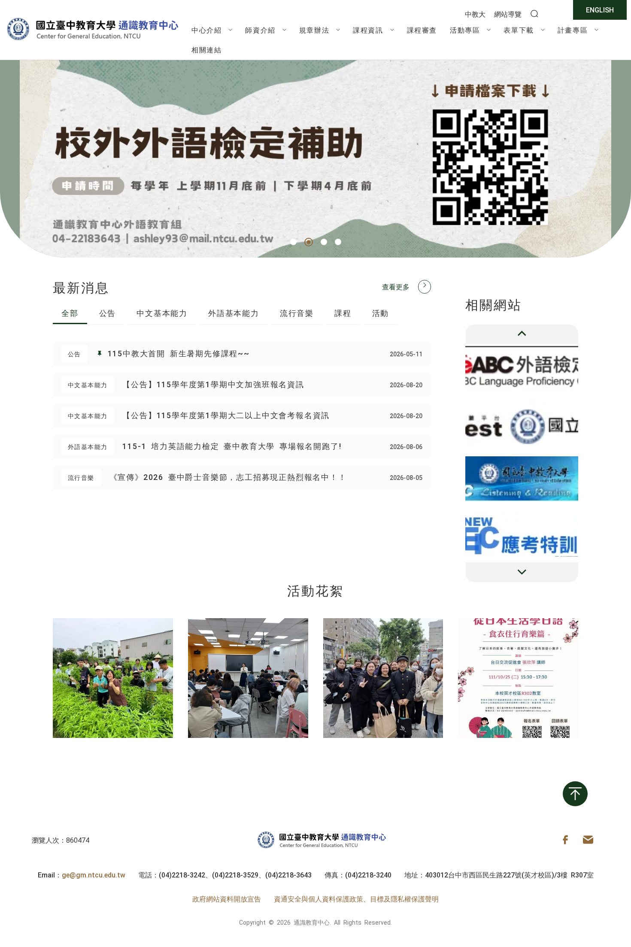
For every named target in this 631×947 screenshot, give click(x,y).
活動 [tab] (380, 312)
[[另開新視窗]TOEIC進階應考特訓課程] (521, 478)
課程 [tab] (343, 312)
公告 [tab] (107, 312)
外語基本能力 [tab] (233, 312)
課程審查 (422, 29)
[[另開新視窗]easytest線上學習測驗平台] (521, 368)
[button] (293, 242)
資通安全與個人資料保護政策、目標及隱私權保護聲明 (356, 898)
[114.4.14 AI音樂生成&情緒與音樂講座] (248, 678)
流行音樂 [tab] (297, 312)
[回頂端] (575, 794)
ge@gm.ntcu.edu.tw (93, 874)
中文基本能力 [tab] (162, 312)
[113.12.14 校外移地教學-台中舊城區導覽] (383, 678)
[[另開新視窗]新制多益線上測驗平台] (521, 423)
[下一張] (521, 572)
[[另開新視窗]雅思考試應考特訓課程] (521, 534)
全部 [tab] (70, 312)
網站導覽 (508, 13)
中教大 (475, 13)
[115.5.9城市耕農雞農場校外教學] (113, 678)
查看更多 (396, 286)
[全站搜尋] (534, 14)
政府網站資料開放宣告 (226, 898)
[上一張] (521, 334)
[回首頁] (92, 39)
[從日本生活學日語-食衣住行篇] (518, 678)
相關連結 (206, 49)
